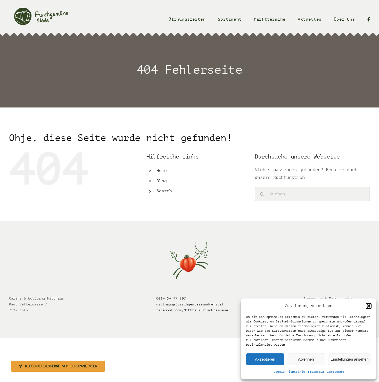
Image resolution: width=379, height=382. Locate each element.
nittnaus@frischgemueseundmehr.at (190, 304)
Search (164, 191)
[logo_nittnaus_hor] (41, 9)
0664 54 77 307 (171, 298)
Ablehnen (306, 359)
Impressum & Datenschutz (327, 298)
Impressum (316, 371)
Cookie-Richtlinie (289, 371)
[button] (368, 306)
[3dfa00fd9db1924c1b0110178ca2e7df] (189, 244)
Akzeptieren (265, 359)
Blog (161, 181)
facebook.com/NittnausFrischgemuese (192, 310)
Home (161, 170)
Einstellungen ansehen (349, 359)
